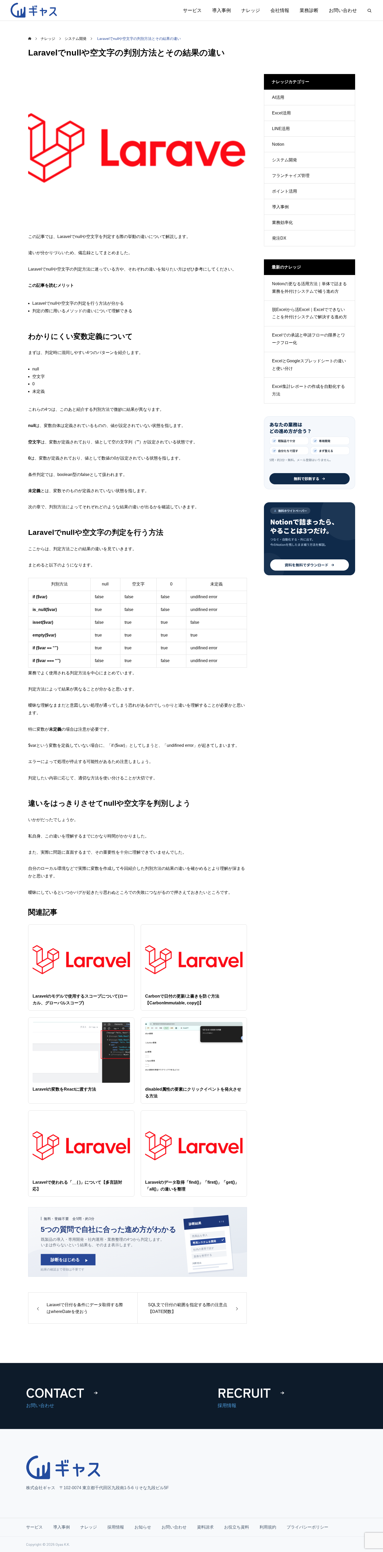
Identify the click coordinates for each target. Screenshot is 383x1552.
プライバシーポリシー (307, 1527)
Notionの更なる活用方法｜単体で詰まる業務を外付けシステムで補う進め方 (309, 288)
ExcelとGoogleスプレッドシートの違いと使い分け (309, 365)
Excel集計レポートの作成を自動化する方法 (308, 390)
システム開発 (284, 160)
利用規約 (268, 1527)
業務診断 (309, 10)
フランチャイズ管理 (291, 175)
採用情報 (115, 1527)
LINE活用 (281, 128)
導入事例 (221, 10)
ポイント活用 (284, 191)
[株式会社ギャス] (34, 10)
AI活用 (278, 97)
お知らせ (142, 1527)
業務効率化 (282, 222)
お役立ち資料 (236, 1527)
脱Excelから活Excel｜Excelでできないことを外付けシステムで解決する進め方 (309, 313)
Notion (278, 144)
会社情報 (279, 10)
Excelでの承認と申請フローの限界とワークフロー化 (308, 339)
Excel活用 (281, 113)
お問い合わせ (343, 10)
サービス (192, 10)
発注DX (279, 238)
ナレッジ (250, 10)
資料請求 (205, 1527)
